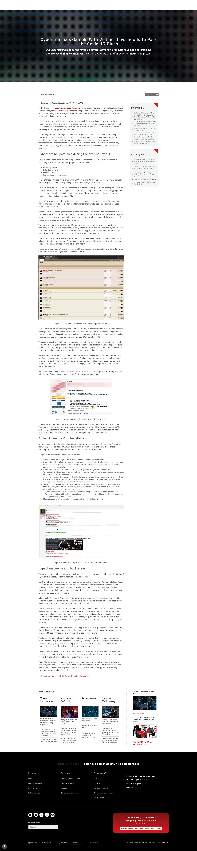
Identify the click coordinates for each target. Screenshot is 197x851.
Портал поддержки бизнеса (71, 779)
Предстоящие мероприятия (104, 793)
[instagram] (47, 815)
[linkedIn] (157, 94)
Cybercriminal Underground (80, 676)
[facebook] (150, 94)
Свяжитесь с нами (67, 783)
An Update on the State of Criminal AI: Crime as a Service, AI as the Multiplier (144, 123)
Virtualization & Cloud (68, 700)
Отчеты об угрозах (35, 788)
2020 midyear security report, (67, 108)
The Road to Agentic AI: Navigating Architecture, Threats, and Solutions (110, 740)
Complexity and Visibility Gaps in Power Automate (143, 129)
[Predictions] (145, 730)
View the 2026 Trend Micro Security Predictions (142, 742)
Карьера (97, 783)
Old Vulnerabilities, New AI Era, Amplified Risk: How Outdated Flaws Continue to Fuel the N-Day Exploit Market (144, 116)
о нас (95, 779)
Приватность (33, 843)
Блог (29, 779)
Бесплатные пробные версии (71, 793)
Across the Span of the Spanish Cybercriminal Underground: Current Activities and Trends (143, 135)
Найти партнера (34, 793)
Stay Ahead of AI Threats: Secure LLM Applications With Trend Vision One (110, 731)
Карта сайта (94, 843)
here (118, 472)
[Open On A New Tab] (41, 815)
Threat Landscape (46, 700)
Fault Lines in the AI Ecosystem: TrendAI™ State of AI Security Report (48, 718)
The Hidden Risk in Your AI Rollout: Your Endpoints (144, 183)
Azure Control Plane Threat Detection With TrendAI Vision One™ (68, 740)
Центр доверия (99, 798)
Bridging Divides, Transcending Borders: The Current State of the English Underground (143, 141)
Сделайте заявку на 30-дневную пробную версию (140, 828)
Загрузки (64, 788)
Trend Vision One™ (68, 763)
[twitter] (153, 94)
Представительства (101, 788)
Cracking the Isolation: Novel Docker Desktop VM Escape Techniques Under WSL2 (69, 731)
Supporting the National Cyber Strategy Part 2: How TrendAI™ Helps (143, 175)
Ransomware (89, 698)
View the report (138, 713)
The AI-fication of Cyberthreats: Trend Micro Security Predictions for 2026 (88, 734)
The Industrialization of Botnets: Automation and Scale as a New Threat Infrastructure (49, 732)
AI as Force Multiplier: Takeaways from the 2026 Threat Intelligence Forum (143, 161)
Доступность (63, 843)
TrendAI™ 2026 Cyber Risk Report (145, 179)
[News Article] (145, 702)
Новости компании (35, 783)
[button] (43, 827)
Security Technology (108, 700)
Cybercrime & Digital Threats (60, 676)
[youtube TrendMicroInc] (52, 815)
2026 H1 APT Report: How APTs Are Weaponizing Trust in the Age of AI (143, 168)
